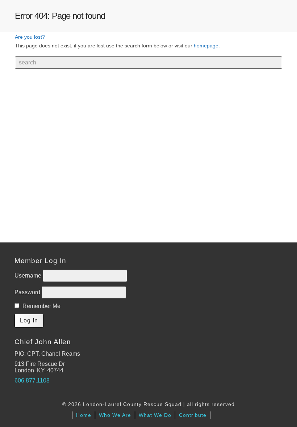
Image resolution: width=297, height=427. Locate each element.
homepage (206, 45)
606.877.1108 (32, 380)
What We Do (155, 415)
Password (28, 292)
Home (83, 415)
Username (28, 275)
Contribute (192, 415)
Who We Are (115, 415)
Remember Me (40, 306)
